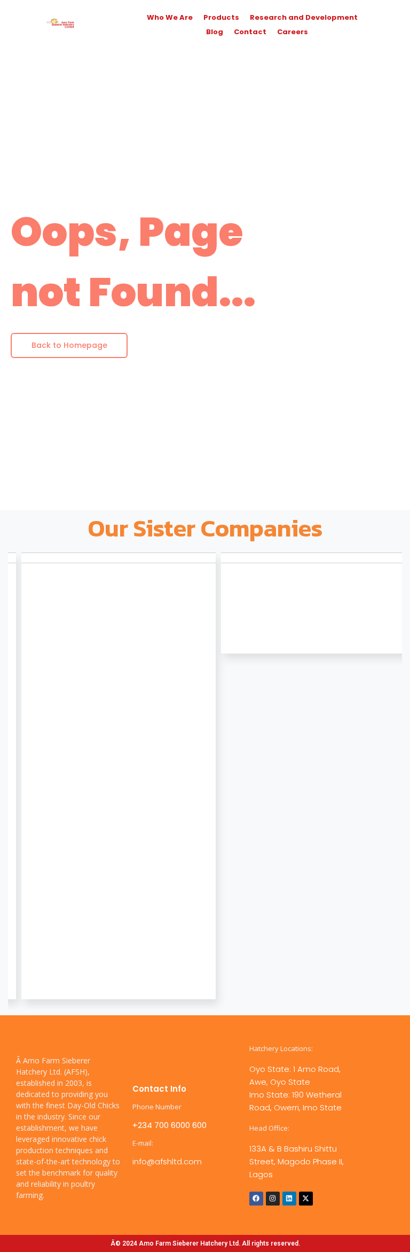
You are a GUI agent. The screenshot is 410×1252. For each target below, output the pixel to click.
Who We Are (170, 17)
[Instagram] (273, 1199)
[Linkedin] (289, 1199)
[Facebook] (256, 1199)
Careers (292, 32)
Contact (250, 32)
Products (221, 17)
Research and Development (304, 17)
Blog (214, 32)
